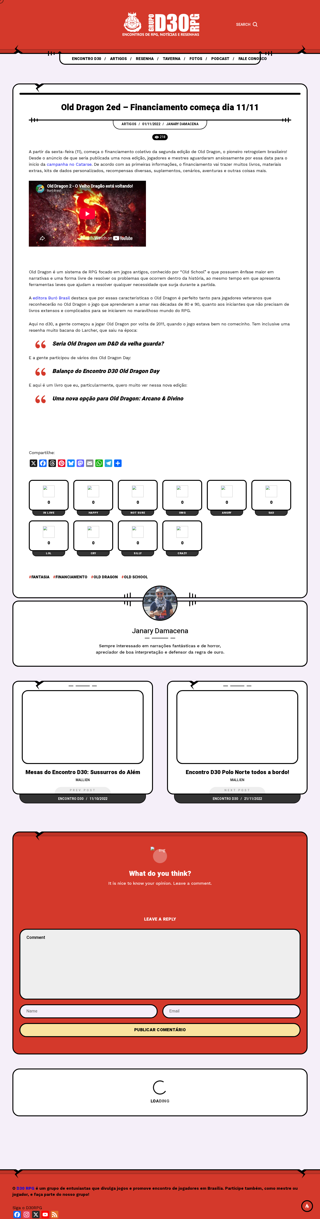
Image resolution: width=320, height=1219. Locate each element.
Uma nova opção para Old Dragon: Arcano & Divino (117, 399)
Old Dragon (105, 577)
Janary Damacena (182, 124)
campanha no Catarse (69, 164)
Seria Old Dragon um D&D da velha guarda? (108, 344)
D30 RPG (25, 1188)
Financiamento (71, 577)
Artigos (129, 124)
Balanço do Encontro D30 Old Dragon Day (105, 371)
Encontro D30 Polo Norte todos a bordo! (237, 772)
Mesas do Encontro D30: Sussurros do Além (83, 772)
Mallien (83, 780)
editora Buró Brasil (52, 297)
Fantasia (40, 577)
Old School (136, 577)
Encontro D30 (71, 798)
